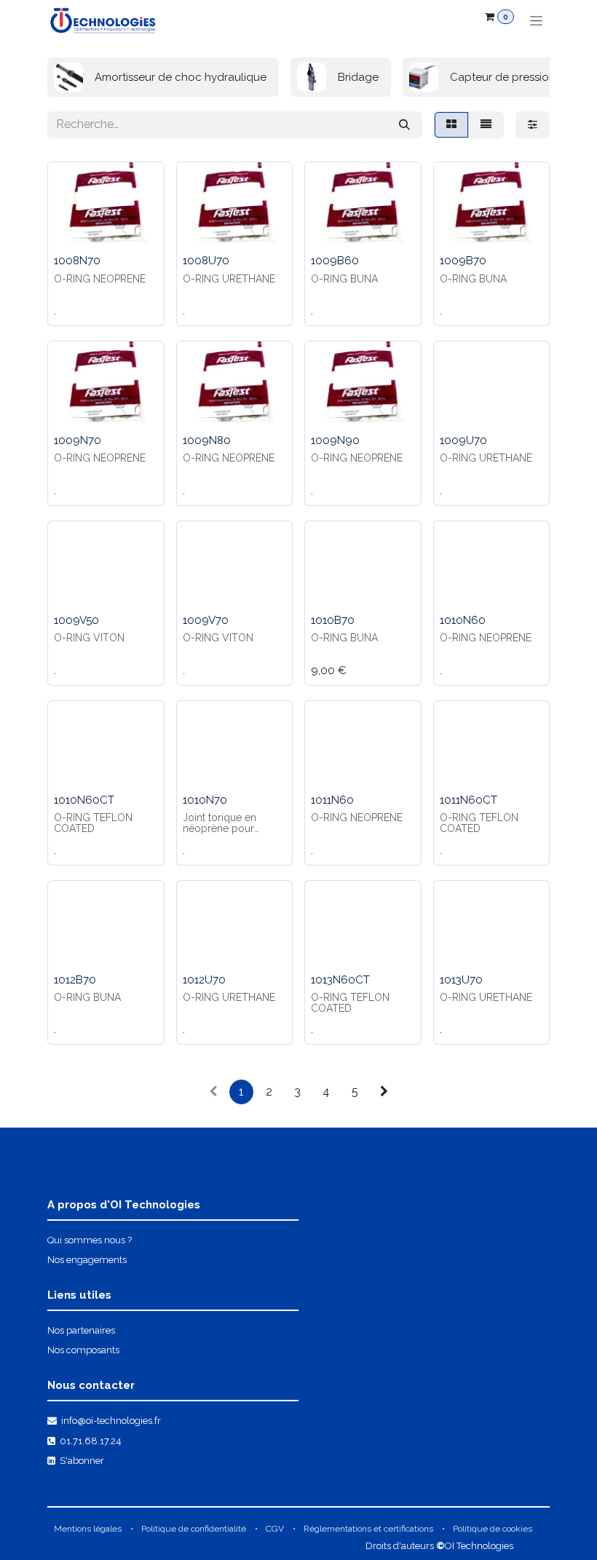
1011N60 (332, 800)
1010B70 (333, 620)
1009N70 (77, 440)
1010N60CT (84, 800)
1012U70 (204, 979)
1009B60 (335, 260)
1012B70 (75, 979)
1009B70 (463, 260)
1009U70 (463, 440)
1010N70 (205, 800)
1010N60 (463, 620)
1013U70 (461, 979)
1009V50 (76, 620)
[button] (70, 229)
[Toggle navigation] (536, 20)
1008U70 (206, 260)
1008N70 (77, 260)
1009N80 (207, 440)
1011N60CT (468, 800)
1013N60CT (340, 979)
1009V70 (206, 620)
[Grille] (451, 124)
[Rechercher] (404, 124)
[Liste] (486, 124)
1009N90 (335, 440)
